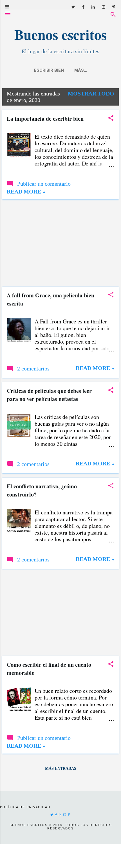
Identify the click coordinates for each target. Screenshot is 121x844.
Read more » (26, 191)
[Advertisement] (60, 243)
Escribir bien (49, 70)
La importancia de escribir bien (45, 119)
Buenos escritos (60, 34)
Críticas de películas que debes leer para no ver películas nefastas (49, 395)
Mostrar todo (91, 93)
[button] (110, 119)
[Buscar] (113, 15)
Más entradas (60, 768)
